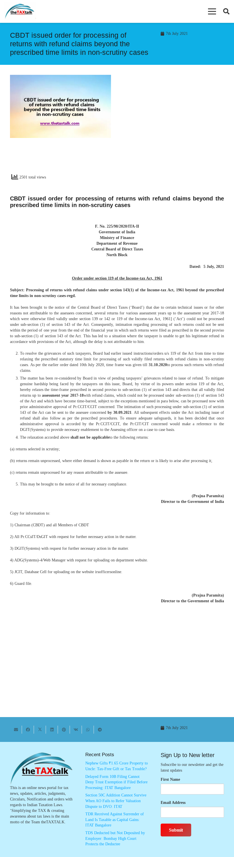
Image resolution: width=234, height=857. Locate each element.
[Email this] (16, 730)
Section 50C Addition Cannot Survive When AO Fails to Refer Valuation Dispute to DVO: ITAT (115, 800)
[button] (212, 11)
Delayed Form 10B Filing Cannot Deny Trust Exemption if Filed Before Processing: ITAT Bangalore (116, 782)
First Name (170, 779)
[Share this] (28, 730)
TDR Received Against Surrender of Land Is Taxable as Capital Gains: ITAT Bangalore (114, 819)
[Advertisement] (173, 126)
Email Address (173, 802)
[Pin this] (64, 730)
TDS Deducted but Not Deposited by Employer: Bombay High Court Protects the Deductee (115, 838)
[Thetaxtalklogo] (20, 11)
